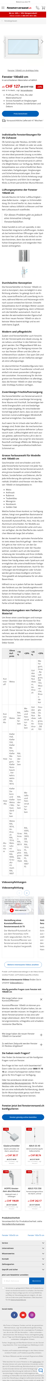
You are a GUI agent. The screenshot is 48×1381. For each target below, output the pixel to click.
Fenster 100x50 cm (10, 1235)
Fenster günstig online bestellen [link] (23, 1117)
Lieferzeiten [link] (37, 1362)
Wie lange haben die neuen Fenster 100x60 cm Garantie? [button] (18, 1034)
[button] (4, 41)
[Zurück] (19, 893)
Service (5, 1243)
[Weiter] (27, 893)
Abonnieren (36, 1281)
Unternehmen (8, 1248)
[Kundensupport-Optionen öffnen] (41, 1370)
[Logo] (19, 8)
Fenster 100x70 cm (36, 1235)
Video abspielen (20, 910)
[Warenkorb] (43, 8)
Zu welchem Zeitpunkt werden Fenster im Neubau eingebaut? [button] (19, 1044)
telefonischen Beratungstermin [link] (16, 1083)
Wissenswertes (8, 1253)
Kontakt (5, 1259)
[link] (23, 49)
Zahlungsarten (8, 1264)
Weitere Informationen (18, 907)
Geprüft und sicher (10, 1269)
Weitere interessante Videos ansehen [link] (23, 964)
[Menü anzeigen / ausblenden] (3, 8)
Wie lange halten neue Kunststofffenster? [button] (12, 999)
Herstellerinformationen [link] (13, 1224)
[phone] (37, 8)
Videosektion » (16, 982)
